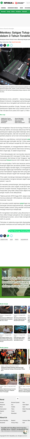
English (24, 411)
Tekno (12, 409)
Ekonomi (6, 28)
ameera (3, 7)
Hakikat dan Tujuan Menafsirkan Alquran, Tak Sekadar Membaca (6, 120)
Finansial (3, 11)
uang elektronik (24, 239)
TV (0, 413)
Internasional (3, 409)
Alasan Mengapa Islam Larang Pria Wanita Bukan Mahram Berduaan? (20, 120)
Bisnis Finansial (26, 409)
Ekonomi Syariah (13, 7)
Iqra (12, 404)
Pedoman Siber (26, 420)
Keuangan (11, 28)
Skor (24, 402)
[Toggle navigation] (1, 3)
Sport (24, 406)
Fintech (9, 160)
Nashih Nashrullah (16, 42)
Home (1, 28)
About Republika (4, 420)
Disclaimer (2, 422)
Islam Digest (26, 404)
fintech (16, 239)
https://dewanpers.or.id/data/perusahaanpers (12, 431)
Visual (12, 411)
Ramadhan (14, 413)
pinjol (22, 203)
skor (21, 7)
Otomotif (24, 11)
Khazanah (2, 404)
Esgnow (2, 411)
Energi (8, 11)
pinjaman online (4, 239)
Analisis (13, 406)
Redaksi (13, 420)
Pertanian (18, 11)
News (1, 406)
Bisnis (13, 11)
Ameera (2, 402)
